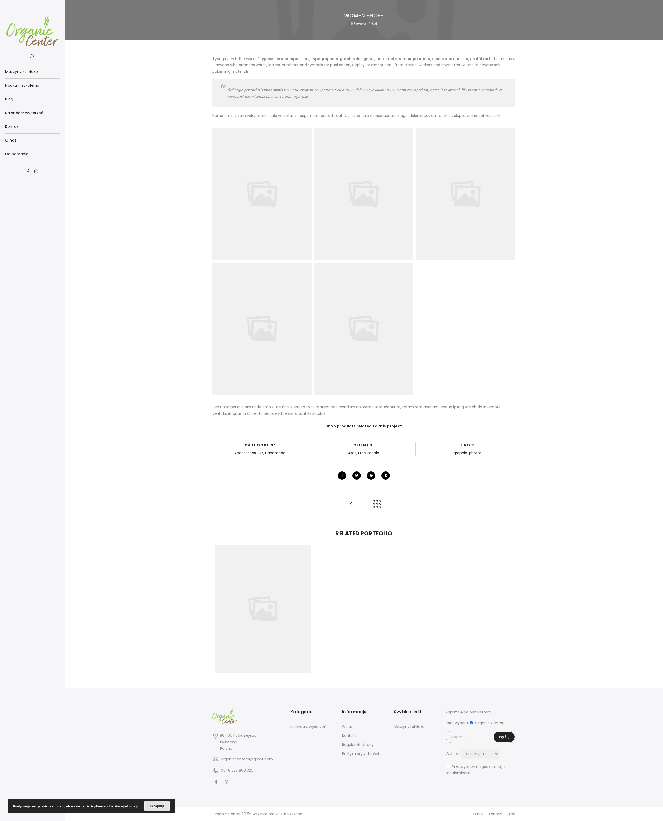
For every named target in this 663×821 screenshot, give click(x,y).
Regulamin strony (358, 744)
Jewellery (285, 603)
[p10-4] (363, 329)
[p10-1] (465, 194)
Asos (352, 452)
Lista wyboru (457, 723)
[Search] (32, 56)
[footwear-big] (363, 194)
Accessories (245, 452)
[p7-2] (262, 194)
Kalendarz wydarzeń (308, 726)
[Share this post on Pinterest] (371, 475)
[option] (262, 609)
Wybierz (453, 753)
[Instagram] (227, 782)
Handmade (275, 452)
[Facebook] (217, 782)
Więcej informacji (126, 806)
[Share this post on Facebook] (342, 475)
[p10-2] (262, 329)
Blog (511, 814)
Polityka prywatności (360, 753)
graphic (460, 452)
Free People (368, 452)
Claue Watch (263, 597)
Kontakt (349, 735)
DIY (260, 452)
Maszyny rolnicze (409, 726)
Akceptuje (156, 806)
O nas (347, 726)
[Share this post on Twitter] (356, 475)
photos (475, 452)
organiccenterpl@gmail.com (247, 759)
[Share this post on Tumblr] (385, 475)
